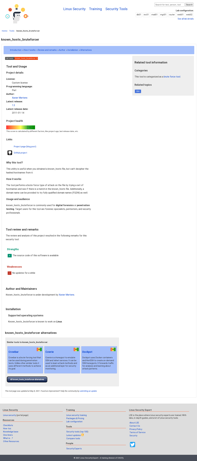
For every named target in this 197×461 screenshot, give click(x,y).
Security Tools (116, 9)
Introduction (15, 50)
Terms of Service (138, 432)
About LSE (134, 423)
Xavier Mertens (19, 97)
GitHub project (20, 153)
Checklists (8, 425)
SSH (138, 91)
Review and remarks (47, 50)
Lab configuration (74, 421)
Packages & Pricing (75, 418)
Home (4, 31)
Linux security (9, 415)
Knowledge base (10, 432)
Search (189, 4)
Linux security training (76, 415)
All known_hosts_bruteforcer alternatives (27, 379)
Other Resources (11, 441)
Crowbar (14, 351)
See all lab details (186, 19)
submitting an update (88, 391)
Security (133, 435)
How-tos (7, 428)
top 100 (84, 432)
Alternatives (86, 50)
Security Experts (74, 448)
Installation (73, 50)
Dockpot (87, 351)
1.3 (13, 105)
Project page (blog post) (25, 146)
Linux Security (74, 9)
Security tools (72, 432)
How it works (30, 50)
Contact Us (135, 426)
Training (95, 9)
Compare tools (73, 438)
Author (62, 50)
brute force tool (172, 76)
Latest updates (73, 435)
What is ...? (8, 438)
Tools (11, 31)
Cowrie (49, 351)
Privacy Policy (136, 429)
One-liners (8, 435)
